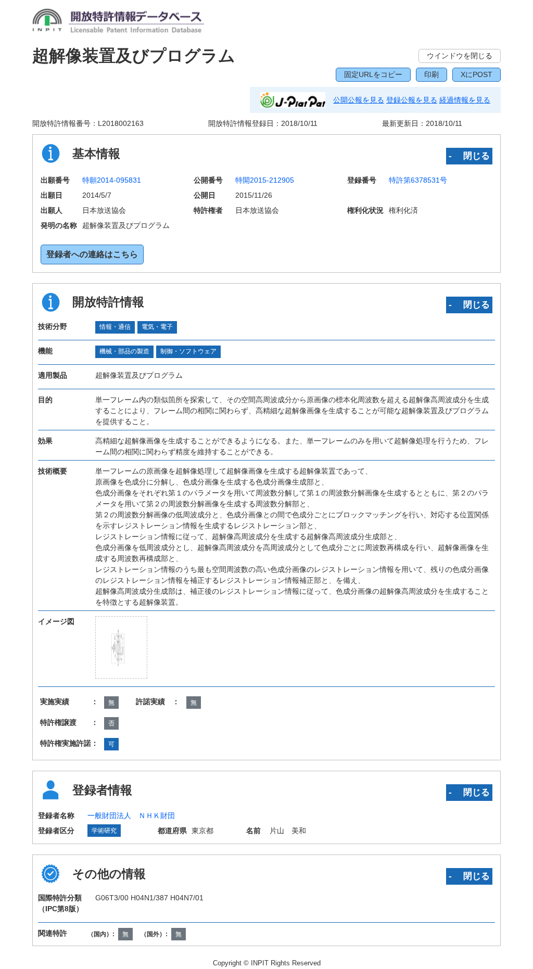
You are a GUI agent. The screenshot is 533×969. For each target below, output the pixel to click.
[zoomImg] (121, 647)
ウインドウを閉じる (459, 56)
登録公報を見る (411, 100)
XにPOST (476, 74)
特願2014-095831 (111, 180)
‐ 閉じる (469, 155)
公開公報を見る (358, 100)
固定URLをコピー (373, 74)
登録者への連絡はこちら (92, 254)
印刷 (431, 74)
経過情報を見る (464, 100)
